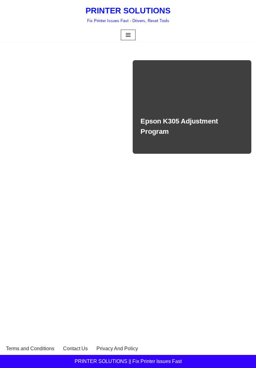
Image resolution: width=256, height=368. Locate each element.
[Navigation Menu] (128, 35)
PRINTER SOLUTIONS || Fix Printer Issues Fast (128, 361)
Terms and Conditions (30, 348)
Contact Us (75, 348)
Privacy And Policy (117, 348)
